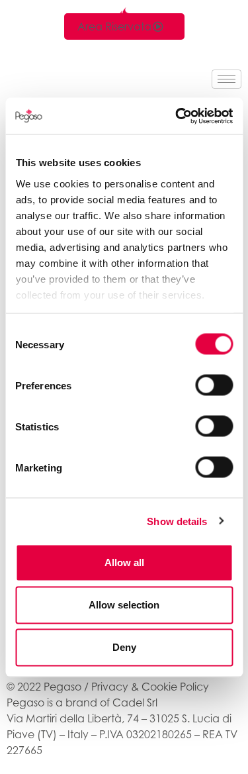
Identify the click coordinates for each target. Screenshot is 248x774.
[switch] (214, 385)
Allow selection (124, 604)
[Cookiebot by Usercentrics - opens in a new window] (176, 115)
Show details (177, 520)
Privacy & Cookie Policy (150, 686)
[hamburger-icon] (226, 79)
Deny (124, 647)
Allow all (124, 562)
